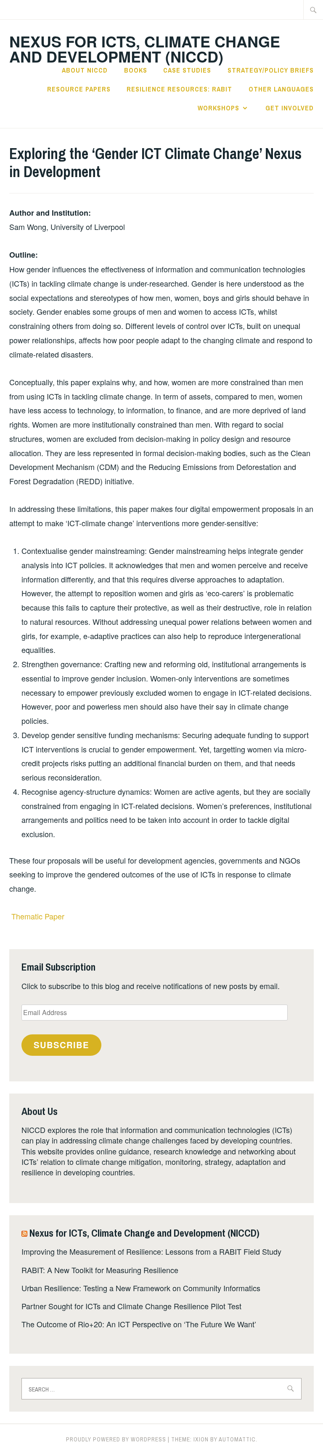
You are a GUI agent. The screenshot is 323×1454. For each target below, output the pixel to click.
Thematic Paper (37, 916)
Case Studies (187, 70)
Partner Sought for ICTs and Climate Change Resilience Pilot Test (131, 1305)
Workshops (218, 107)
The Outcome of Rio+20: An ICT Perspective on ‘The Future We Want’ (138, 1323)
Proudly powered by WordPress (116, 1439)
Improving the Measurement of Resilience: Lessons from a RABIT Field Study (151, 1251)
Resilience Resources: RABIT (179, 89)
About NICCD (85, 70)
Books (135, 70)
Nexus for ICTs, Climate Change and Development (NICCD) (144, 48)
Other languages (281, 89)
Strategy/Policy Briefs (271, 70)
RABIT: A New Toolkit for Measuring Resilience (99, 1269)
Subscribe (61, 1045)
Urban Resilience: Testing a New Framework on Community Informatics (140, 1287)
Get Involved (289, 107)
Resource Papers (79, 89)
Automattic (237, 1439)
